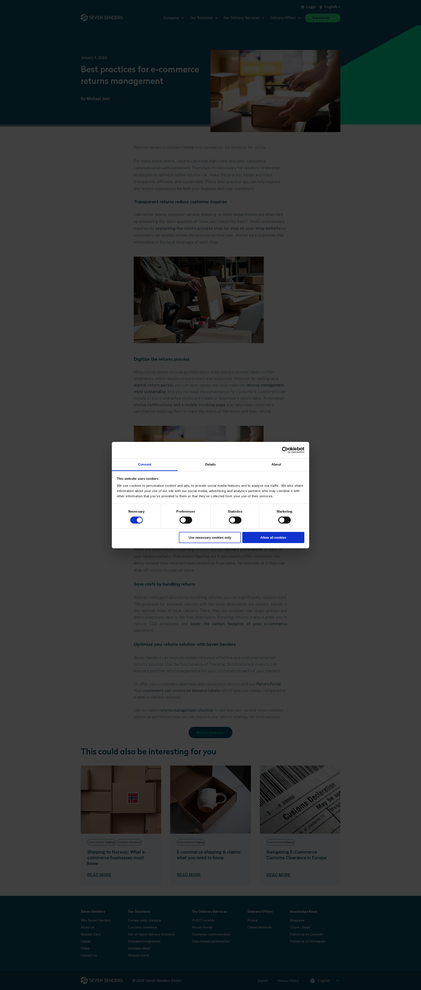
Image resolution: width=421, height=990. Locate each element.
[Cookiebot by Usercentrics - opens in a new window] (285, 450)
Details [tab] (210, 464)
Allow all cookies (273, 537)
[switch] (186, 520)
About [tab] (276, 464)
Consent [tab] (144, 464)
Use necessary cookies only (210, 537)
